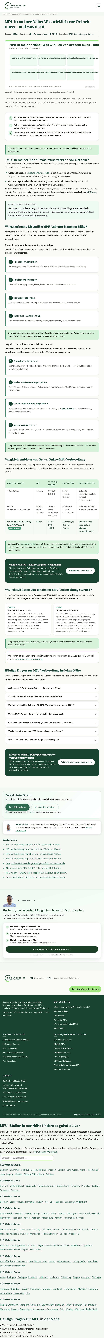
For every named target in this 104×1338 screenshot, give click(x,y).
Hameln (96, 1213)
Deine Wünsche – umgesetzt (15, 1101)
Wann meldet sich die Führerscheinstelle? (72, 1007)
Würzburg (79, 1309)
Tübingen (96, 1277)
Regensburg (26, 1309)
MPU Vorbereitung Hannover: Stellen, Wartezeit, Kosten (33, 849)
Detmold (44, 1213)
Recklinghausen (50, 1233)
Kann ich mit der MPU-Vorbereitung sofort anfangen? (33, 739)
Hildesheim (16, 1217)
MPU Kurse (91, 192)
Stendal (80, 1217)
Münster (24, 1233)
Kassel (27, 1217)
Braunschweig (32, 1213)
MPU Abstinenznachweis (13, 1052)
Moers (94, 1229)
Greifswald (30, 1185)
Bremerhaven (17, 1201)
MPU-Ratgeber (13, 14)
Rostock (96, 1185)
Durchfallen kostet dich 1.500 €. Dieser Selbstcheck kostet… (36, 877)
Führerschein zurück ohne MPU (67, 1065)
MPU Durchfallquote (62, 1061)
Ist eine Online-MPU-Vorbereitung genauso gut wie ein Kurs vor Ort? (41, 722)
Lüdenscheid (6, 1249)
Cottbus (25, 1169)
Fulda (53, 1213)
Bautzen (4, 1169)
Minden (58, 1217)
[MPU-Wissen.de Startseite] (15, 6)
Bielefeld (19, 1213)
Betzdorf (24, 1245)
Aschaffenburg (7, 1261)
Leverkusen (75, 1245)
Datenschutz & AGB (93, 1114)
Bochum (14, 1229)
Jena (2, 1174)
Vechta (63, 1233)
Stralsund (15, 1190)
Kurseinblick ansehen (79, 570)
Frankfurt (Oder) (15, 1185)
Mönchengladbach (9, 1233)
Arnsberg (14, 1245)
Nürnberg (5, 1309)
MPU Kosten (59, 1015)
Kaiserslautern (64, 1261)
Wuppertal (73, 1233)
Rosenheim (18, 1293)
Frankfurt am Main (38, 1261)
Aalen (3, 1277)
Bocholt (4, 1229)
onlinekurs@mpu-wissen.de (14, 1097)
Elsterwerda (72, 1169)
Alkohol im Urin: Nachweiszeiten (16, 1040)
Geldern (66, 1229)
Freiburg (32, 1277)
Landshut (57, 1289)
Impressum (79, 1114)
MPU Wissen (68, 408)
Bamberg (24, 1304)
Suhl (62, 1309)
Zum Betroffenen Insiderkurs (85, 989)
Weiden (69, 1309)
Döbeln (61, 1169)
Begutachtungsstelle (38, 172)
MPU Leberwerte (10, 1048)
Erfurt (69, 1304)
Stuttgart (86, 1277)
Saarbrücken (6, 1265)
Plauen (27, 1174)
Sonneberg (52, 1309)
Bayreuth (35, 1304)
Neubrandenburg (46, 1185)
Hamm (49, 1245)
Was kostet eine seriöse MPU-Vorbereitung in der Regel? (35, 731)
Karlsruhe (54, 1277)
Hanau (52, 1261)
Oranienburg (62, 1185)
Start (4, 14)
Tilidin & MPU (59, 1044)
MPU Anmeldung (61, 1011)
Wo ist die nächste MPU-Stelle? (18, 1325)
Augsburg (5, 1289)
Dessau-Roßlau (38, 1169)
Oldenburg (81, 1201)
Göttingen (72, 1213)
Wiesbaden (19, 1265)
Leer (52, 1201)
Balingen (11, 1277)
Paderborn (69, 1217)
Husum (39, 1201)
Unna (38, 1249)
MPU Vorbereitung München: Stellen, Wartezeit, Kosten (33, 854)
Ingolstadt (35, 1289)
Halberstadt (85, 1213)
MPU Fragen (59, 1028)
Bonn (33, 1245)
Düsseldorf (47, 1229)
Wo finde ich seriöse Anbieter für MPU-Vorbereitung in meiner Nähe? (41, 705)
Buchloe (15, 1289)
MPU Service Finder (62, 1069)
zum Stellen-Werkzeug (45, 1151)
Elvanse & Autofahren (63, 1048)
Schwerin (4, 1190)
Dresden (51, 1169)
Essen (57, 1229)
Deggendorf (47, 1304)
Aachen (4, 1245)
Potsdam (75, 1185)
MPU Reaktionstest (62, 1052)
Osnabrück (35, 1233)
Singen (76, 1277)
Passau (14, 1309)
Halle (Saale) (93, 1169)
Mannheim (93, 1261)
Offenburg (66, 1277)
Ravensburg (6, 1293)
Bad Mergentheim (9, 1304)
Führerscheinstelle (27, 544)
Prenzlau (85, 1185)
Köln (66, 1245)
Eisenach (59, 1304)
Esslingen (22, 1277)
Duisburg (35, 1229)
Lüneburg (70, 1201)
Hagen (41, 1245)
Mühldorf (82, 1289)
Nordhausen (90, 1304)
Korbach (36, 1217)
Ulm (28, 1293)
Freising (25, 1289)
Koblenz (58, 1245)
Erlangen (77, 1304)
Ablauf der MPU (60, 1020)
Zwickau (50, 1174)
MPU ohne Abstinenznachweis (15, 1057)
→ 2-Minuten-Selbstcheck (28, 659)
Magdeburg (47, 1217)
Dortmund (25, 1229)
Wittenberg (38, 1174)
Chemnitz (14, 1169)
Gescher (75, 1229)
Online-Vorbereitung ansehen (75, 762)
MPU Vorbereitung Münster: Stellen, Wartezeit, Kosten (33, 844)
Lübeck (59, 1201)
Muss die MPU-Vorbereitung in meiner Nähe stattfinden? (35, 696)
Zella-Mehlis (92, 1309)
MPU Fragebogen (61, 1057)
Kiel (46, 1201)
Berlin (3, 1185)
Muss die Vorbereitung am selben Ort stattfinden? (27, 1336)
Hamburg (30, 1201)
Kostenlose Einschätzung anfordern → (52, 949)
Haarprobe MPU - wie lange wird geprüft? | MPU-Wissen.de (35, 863)
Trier (32, 1249)
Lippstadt (87, 1245)
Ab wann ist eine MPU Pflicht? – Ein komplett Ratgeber (33, 868)
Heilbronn (43, 1277)
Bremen (4, 1201)
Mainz (17, 1249)
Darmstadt (21, 1261)
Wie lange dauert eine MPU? (66, 1024)
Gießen (61, 1213)
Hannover (5, 1217)
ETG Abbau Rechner (11, 1044)
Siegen (24, 1249)
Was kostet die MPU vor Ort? (16, 1332)
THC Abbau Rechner (62, 1040)
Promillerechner (9, 1061)
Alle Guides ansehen (45, 807)
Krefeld (85, 1229)
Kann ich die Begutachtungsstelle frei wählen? (25, 1328)
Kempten (46, 1289)
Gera (82, 1169)
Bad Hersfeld (6, 1213)
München (93, 1289)
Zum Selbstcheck (17, 807)
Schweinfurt (39, 1309)
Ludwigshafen (79, 1261)
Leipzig (9, 1174)
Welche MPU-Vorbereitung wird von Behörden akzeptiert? (36, 714)
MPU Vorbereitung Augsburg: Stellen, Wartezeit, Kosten (33, 858)
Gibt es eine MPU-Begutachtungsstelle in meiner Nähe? (34, 688)
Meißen (18, 1174)
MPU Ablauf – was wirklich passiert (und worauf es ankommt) (36, 872)
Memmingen (70, 1289)
